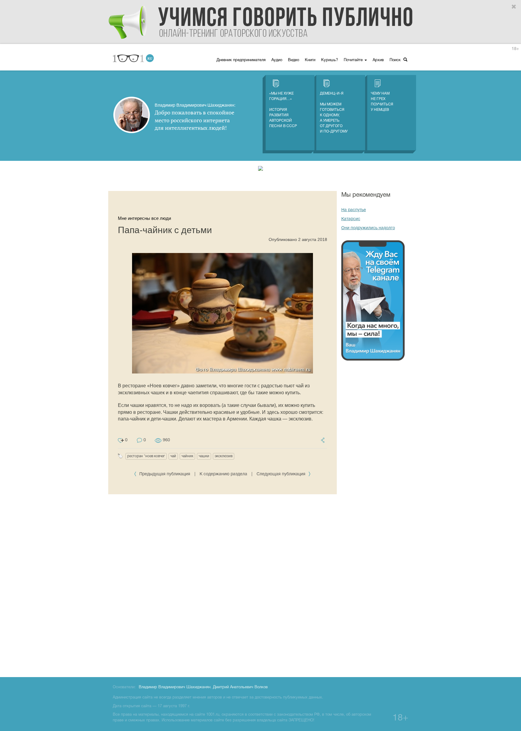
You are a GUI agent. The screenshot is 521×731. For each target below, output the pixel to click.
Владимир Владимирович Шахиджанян (174, 687)
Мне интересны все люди (144, 218)
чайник (187, 456)
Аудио (276, 60)
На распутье (353, 210)
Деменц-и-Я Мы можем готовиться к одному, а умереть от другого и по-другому (334, 112)
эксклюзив (223, 456)
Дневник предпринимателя (241, 60)
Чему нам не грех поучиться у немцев (382, 101)
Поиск (396, 60)
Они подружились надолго (368, 228)
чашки (204, 456)
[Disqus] (222, 584)
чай (173, 456)
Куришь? (329, 60)
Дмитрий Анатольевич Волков (240, 687)
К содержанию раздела (223, 474)
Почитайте (354, 60)
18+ (515, 49)
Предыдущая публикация (164, 474)
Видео (293, 60)
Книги (310, 60)
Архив (378, 60)
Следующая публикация (282, 474)
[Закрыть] (514, 7)
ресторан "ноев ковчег (146, 456)
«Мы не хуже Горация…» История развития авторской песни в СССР (283, 110)
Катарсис (350, 219)
